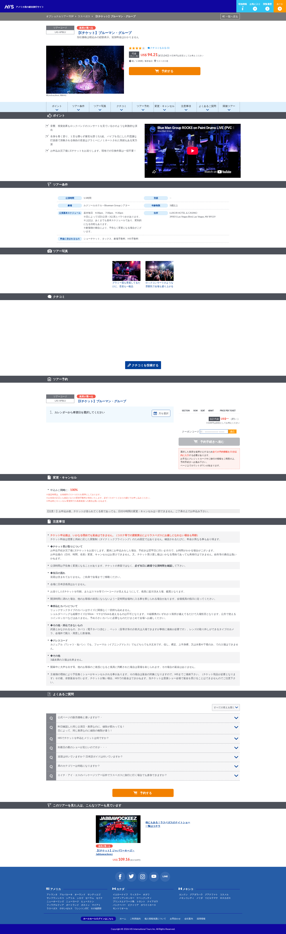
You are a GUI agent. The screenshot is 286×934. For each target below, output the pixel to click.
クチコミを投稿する (145, 365)
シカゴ (80, 898)
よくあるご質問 (207, 105)
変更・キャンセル (164, 105)
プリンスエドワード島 (123, 901)
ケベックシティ (144, 898)
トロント (141, 901)
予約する (167, 71)
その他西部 (96, 908)
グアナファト (211, 894)
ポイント (57, 105)
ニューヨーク (72, 901)
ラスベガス (84, 16)
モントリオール (120, 908)
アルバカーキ (66, 894)
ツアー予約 (143, 105)
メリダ (199, 898)
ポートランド (72, 905)
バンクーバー (119, 905)
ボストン (85, 905)
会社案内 (188, 918)
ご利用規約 (135, 918)
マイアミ (96, 905)
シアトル (70, 898)
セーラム (89, 898)
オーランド (80, 894)
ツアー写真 (100, 105)
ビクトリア (133, 905)
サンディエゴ (94, 894)
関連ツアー (229, 105)
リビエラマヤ (211, 898)
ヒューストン (87, 901)
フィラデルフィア (55, 905)
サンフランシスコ (55, 898)
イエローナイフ (120, 894)
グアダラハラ (196, 894)
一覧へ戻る (232, 16)
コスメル (224, 894)
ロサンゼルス (66, 908)
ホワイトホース (148, 905)
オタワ (146, 894)
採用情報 (201, 918)
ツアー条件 (78, 105)
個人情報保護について (155, 918)
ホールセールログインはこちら (98, 918)
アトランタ (52, 894)
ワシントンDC (82, 908)
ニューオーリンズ (55, 901)
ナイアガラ (152, 901)
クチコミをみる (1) (159, 47)
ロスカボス (225, 898)
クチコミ (121, 105)
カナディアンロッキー (123, 898)
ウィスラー (135, 894)
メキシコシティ (186, 898)
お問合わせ (175, 918)
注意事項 (186, 105)
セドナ (99, 898)
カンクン (183, 894)
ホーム (123, 918)
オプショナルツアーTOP (60, 16)
